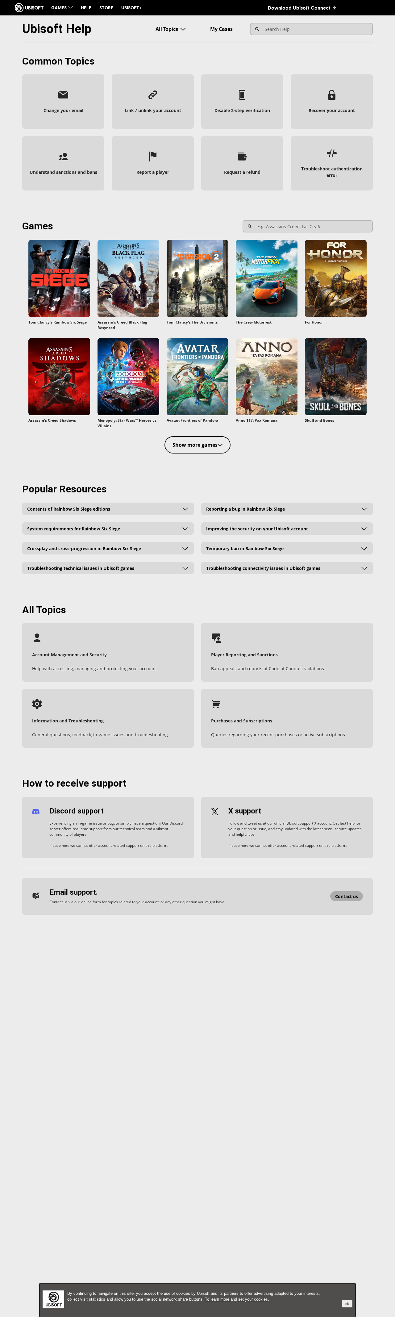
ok (347, 1304)
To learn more (218, 1299)
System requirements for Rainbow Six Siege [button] (73, 528)
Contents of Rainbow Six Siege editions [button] (68, 509)
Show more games (195, 444)
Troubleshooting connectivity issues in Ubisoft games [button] (263, 568)
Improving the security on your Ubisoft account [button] (257, 528)
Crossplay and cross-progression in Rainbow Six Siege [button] (84, 548)
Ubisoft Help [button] (56, 29)
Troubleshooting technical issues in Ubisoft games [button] (80, 568)
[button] (63, 101)
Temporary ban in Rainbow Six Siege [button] (245, 548)
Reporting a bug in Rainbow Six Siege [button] (245, 509)
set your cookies (253, 1299)
